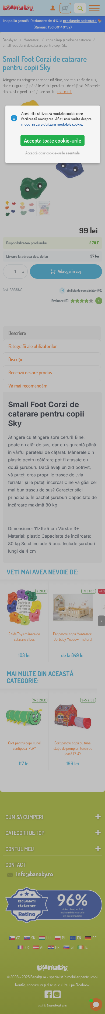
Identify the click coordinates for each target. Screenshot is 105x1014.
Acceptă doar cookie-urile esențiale (52, 152)
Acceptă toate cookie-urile (52, 140)
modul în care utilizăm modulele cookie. (52, 124)
